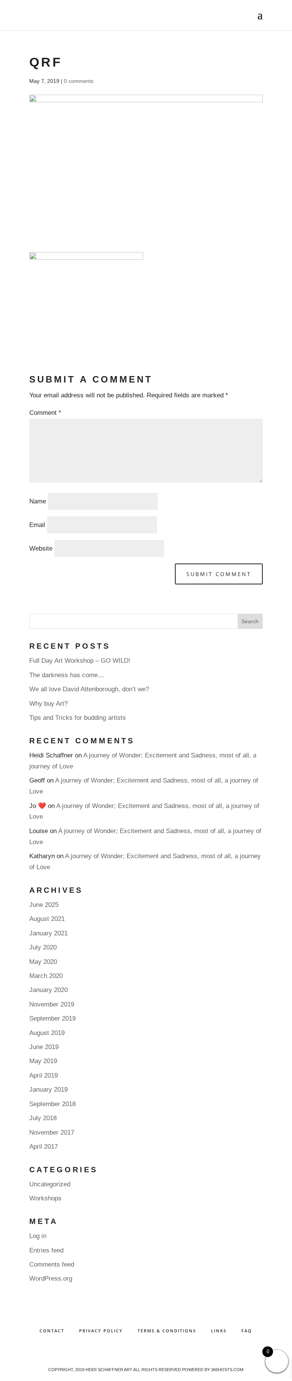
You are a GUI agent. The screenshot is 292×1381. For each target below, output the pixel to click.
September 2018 (52, 1104)
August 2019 (47, 1033)
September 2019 (52, 1018)
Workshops (45, 1198)
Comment (45, 412)
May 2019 (43, 1061)
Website (40, 548)
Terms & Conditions (167, 1330)
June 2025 (44, 904)
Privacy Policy (101, 1330)
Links (219, 1330)
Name (37, 501)
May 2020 (43, 961)
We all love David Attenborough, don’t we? (89, 689)
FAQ (246, 1330)
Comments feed (51, 1264)
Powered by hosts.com (212, 1369)
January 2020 (48, 990)
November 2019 (51, 1004)
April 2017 (43, 1146)
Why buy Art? (48, 703)
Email (37, 525)
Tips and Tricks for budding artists (77, 717)
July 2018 (43, 1118)
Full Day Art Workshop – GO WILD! (79, 660)
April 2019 (43, 1075)
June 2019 (44, 1047)
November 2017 (51, 1132)
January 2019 (48, 1089)
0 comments (79, 81)
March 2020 (46, 975)
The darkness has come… (66, 675)
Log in (37, 1236)
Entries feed (46, 1250)
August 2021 (47, 918)
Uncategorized (49, 1184)
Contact (52, 1330)
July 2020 (43, 947)
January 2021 (48, 933)
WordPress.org (50, 1278)
